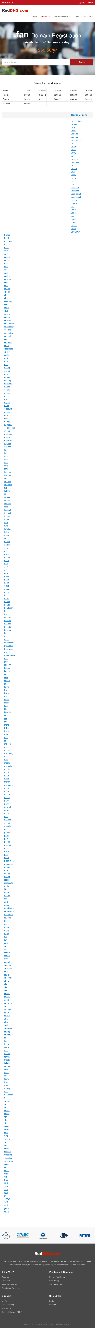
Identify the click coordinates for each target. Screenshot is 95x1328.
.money (7, 781)
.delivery (7, 380)
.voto (6, 1142)
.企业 (6, 1205)
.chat (6, 285)
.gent (6, 547)
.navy (6, 800)
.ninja (6, 813)
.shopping (8, 977)
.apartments (76, 140)
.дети (6, 1186)
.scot (6, 958)
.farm (6, 468)
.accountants (76, 121)
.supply (7, 1031)
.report (6, 905)
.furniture (8, 528)
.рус (5, 1195)
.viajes (7, 1110)
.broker (7, 234)
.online (7, 822)
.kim (5, 674)
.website (7, 1151)
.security (7, 965)
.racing (7, 873)
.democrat (8, 383)
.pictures (7, 845)
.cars (6, 266)
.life (5, 709)
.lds (5, 696)
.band (73, 181)
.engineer (8, 424)
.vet (5, 1104)
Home (35, 16)
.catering (7, 279)
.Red (6, 889)
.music (7, 797)
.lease (6, 699)
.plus (6, 854)
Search (82, 62)
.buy (6, 244)
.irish (6, 658)
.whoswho (8, 1161)
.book (73, 228)
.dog (6, 415)
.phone (7, 841)
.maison (7, 743)
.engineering (9, 427)
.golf (6, 566)
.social (7, 999)
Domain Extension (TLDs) (12, 1312)
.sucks (6, 1025)
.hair (6, 595)
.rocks (6, 924)
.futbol (6, 532)
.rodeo (6, 927)
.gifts (6, 551)
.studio (7, 1015)
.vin (5, 1116)
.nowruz (7, 819)
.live (5, 718)
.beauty (74, 200)
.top (5, 1075)
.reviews (7, 917)
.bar (73, 184)
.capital (7, 257)
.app (73, 143)
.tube (6, 1091)
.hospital (7, 626)
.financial (8, 484)
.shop (6, 974)
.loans (6, 731)
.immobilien (9, 642)
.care (6, 263)
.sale (6, 942)
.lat (5, 683)
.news (6, 810)
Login (83, 2)
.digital (7, 402)
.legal (6, 702)
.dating (7, 367)
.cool (6, 339)
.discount (8, 408)
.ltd (5, 740)
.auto (73, 171)
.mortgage (8, 784)
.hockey (7, 617)
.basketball (76, 193)
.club (6, 310)
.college (7, 320)
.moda (6, 772)
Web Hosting (54, 1280)
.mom (6, 775)
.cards (6, 260)
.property (8, 867)
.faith (6, 453)
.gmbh (6, 560)
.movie (7, 794)
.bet (72, 206)
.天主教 (7, 1198)
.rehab (6, 892)
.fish (5, 487)
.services (8, 968)
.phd (6, 838)
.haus (6, 598)
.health (7, 601)
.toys (6, 1085)
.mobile (7, 769)
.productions (9, 860)
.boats (74, 225)
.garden (7, 544)
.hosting (7, 630)
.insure (7, 652)
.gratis (6, 576)
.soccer (7, 993)
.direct (6, 405)
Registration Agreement (11, 1288)
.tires (6, 1069)
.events (7, 430)
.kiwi (6, 677)
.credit (6, 345)
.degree (7, 377)
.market (7, 750)
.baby (73, 174)
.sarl (6, 949)
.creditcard (8, 348)
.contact (7, 336)
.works (7, 1167)
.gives (6, 554)
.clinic (6, 304)
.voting (7, 1138)
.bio (72, 216)
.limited (7, 715)
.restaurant (8, 914)
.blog (73, 222)
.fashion (7, 472)
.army (73, 149)
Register (52, 1304)
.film (5, 478)
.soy (5, 1006)
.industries (8, 645)
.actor (73, 127)
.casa (6, 269)
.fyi (5, 538)
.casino (7, 276)
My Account (6, 1301)
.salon (6, 946)
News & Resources (9, 1284)
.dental (7, 386)
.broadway (75, 231)
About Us (5, 1277)
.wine (6, 1164)
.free (6, 522)
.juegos (7, 668)
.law (5, 690)
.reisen (7, 895)
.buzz (6, 247)
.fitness (7, 497)
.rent (6, 901)
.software (8, 1003)
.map (6, 747)
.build (6, 238)
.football (7, 509)
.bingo (74, 212)
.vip (5, 1120)
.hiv (5, 614)
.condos (7, 329)
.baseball (75, 187)
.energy (7, 421)
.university (8, 1094)
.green (6, 579)
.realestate (8, 882)
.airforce (74, 133)
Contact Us (6, 1280)
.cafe (6, 250)
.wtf (5, 1176)
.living (6, 724)
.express (7, 443)
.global (7, 557)
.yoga (6, 1208)
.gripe (6, 582)
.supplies (8, 1028)
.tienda (7, 1066)
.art (72, 155)
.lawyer (7, 693)
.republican (9, 908)
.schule (7, 955)
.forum (6, 519)
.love (6, 734)
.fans (6, 462)
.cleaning (8, 301)
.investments (9, 655)
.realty (6, 886)
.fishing (7, 490)
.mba (6, 756)
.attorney (75, 162)
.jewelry (7, 664)
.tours (6, 1078)
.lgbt (6, 705)
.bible (73, 209)
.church (7, 288)
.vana (6, 1101)
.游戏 (6, 1202)
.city (5, 295)
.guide (6, 592)
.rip (5, 920)
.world (6, 1170)
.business (8, 241)
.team (6, 1044)
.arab (73, 146)
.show (6, 980)
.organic (7, 825)
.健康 (6, 1192)
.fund (6, 525)
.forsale (7, 516)
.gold (6, 563)
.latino (6, 686)
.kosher (7, 680)
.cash (6, 272)
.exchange (8, 434)
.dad (6, 358)
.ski (5, 987)
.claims (7, 298)
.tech (6, 1050)
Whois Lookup (7, 1308)
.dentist (7, 389)
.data (6, 361)
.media (7, 762)
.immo (6, 639)
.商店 (6, 1183)
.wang (6, 1145)
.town (6, 1082)
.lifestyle (7, 712)
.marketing (8, 753)
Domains (45, 16)
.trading (7, 1088)
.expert (7, 437)
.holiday (7, 623)
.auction (74, 165)
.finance (7, 481)
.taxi (5, 1041)
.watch (7, 1148)
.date (6, 364)
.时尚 (6, 1180)
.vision (7, 1126)
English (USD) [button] (7, 2)
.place (6, 851)
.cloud (6, 307)
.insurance (8, 649)
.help (6, 611)
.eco (6, 418)
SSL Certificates (61, 16)
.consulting (8, 332)
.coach (7, 313)
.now (6, 816)
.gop (6, 573)
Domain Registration (57, 1277)
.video (6, 1113)
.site (5, 984)
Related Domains (79, 114)
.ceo (6, 282)
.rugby (6, 930)
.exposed (8, 440)
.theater (7, 1059)
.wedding (8, 1154)
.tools (6, 1072)
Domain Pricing (8, 1304)
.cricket (7, 351)
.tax (5, 1037)
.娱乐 (6, 1189)
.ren (5, 898)
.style (6, 1018)
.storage (7, 1009)
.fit (5, 494)
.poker (6, 857)
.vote (6, 1132)
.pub (6, 870)
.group (6, 585)
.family (7, 456)
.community (9, 323)
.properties (8, 864)
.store (6, 1012)
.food (6, 506)
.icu (5, 636)
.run (5, 936)
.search (7, 961)
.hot (5, 633)
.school (7, 952)
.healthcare (9, 607)
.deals (6, 374)
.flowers (7, 503)
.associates (76, 159)
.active (74, 124)
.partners (8, 832)
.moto (6, 788)
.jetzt (6, 661)
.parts (6, 835)
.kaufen (7, 671)
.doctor (7, 412)
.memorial (8, 765)
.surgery (7, 1034)
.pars (6, 829)
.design (7, 392)
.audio (74, 168)
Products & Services (82, 16)
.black (73, 219)
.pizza (6, 848)
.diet (6, 396)
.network (7, 807)
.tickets (7, 1063)
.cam (6, 253)
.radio (6, 879)
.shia (6, 971)
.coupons (8, 342)
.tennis (7, 1053)
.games (7, 541)
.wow (6, 1173)
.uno (6, 1097)
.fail (5, 449)
